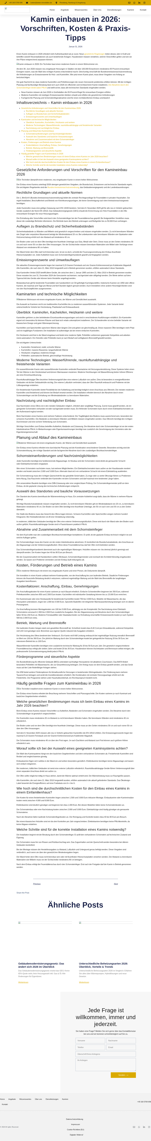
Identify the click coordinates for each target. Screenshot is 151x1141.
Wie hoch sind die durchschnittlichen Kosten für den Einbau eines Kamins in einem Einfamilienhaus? (68, 162)
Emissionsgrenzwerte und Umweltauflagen (44, 117)
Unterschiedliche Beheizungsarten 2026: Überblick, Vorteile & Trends (103, 965)
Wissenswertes (81, 10)
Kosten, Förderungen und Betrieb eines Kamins (41, 142)
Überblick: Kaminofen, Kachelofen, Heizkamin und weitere (50, 122)
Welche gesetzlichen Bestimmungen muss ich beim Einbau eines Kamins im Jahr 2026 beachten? (67, 157)
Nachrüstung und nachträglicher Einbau (42, 128)
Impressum (75, 1124)
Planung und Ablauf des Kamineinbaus (37, 131)
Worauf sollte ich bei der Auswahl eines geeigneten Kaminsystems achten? (57, 159)
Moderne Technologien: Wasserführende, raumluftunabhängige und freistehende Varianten (64, 125)
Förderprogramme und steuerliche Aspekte (44, 151)
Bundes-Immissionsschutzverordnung (63, 187)
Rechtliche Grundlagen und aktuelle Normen (44, 111)
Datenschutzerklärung (74, 1119)
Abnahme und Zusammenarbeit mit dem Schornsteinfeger (50, 139)
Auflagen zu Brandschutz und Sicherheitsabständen (47, 114)
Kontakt (143, 10)
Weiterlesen (23, 982)
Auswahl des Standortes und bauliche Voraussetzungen (49, 137)
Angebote (65, 10)
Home (52, 10)
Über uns (97, 10)
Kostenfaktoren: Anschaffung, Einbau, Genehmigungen (49, 145)
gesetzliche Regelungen (94, 54)
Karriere (130, 10)
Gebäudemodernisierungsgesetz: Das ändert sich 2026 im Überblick (41, 965)
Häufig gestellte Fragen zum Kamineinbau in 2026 (42, 154)
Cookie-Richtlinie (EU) (75, 1130)
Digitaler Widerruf (76, 1135)
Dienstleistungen (114, 10)
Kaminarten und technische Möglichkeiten (38, 120)
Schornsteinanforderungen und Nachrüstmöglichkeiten (49, 134)
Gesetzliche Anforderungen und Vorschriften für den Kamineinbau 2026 (51, 108)
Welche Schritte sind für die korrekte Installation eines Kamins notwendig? (57, 165)
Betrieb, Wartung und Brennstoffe (40, 148)
